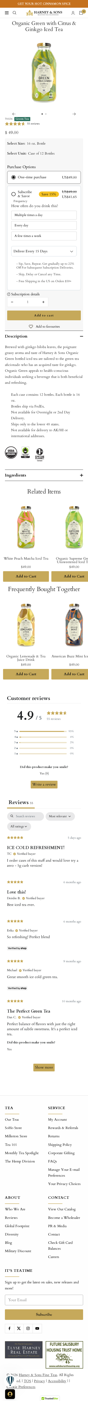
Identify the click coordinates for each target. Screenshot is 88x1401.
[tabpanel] (44, 943)
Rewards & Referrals (63, 1128)
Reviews (11, 1217)
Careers (53, 1257)
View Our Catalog (62, 1209)
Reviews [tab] (21, 802)
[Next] (74, 114)
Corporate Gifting (61, 1153)
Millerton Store (16, 1136)
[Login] (73, 13)
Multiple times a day (29, 215)
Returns (54, 1136)
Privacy (39, 1381)
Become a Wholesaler (64, 1217)
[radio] (44, 177)
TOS (27, 1381)
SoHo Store (13, 1128)
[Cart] (81, 13)
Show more (44, 1067)
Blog (8, 1242)
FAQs (52, 1161)
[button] (44, 731)
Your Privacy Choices (64, 1184)
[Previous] (14, 114)
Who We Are (15, 1209)
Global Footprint (17, 1226)
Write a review (44, 784)
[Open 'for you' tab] (10, 1394)
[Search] (14, 13)
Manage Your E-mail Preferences (64, 1172)
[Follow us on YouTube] (37, 1328)
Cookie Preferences (21, 1387)
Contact (54, 1234)
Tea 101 (11, 1144)
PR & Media (57, 1226)
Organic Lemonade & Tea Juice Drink (25, 658)
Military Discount (18, 1251)
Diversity (12, 1234)
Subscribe (44, 1314)
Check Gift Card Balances (60, 1245)
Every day (21, 225)
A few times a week (28, 236)
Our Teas (12, 1119)
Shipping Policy (60, 1144)
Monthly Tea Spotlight (21, 1153)
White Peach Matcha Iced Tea (26, 558)
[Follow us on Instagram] (28, 1328)
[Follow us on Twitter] (18, 1328)
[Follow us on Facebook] (9, 1328)
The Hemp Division (20, 1161)
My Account (57, 1119)
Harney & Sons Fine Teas (38, 1375)
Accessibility (57, 1381)
